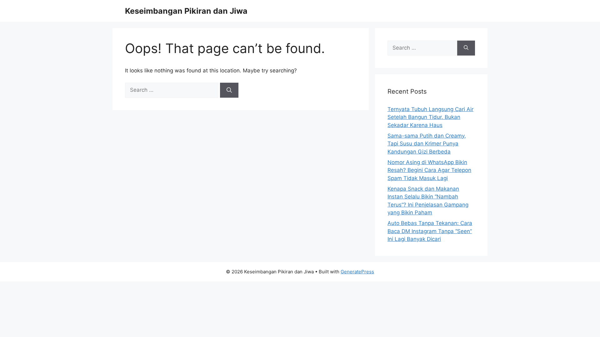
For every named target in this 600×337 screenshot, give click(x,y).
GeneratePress (357, 272)
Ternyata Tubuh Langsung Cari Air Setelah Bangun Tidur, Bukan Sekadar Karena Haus (430, 117)
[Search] (229, 90)
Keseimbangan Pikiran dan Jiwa (186, 11)
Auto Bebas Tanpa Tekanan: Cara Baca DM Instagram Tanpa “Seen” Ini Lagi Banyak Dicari (430, 231)
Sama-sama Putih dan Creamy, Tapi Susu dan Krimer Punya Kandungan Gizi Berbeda (427, 144)
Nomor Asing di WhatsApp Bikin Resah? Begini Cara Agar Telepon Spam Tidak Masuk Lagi (429, 170)
